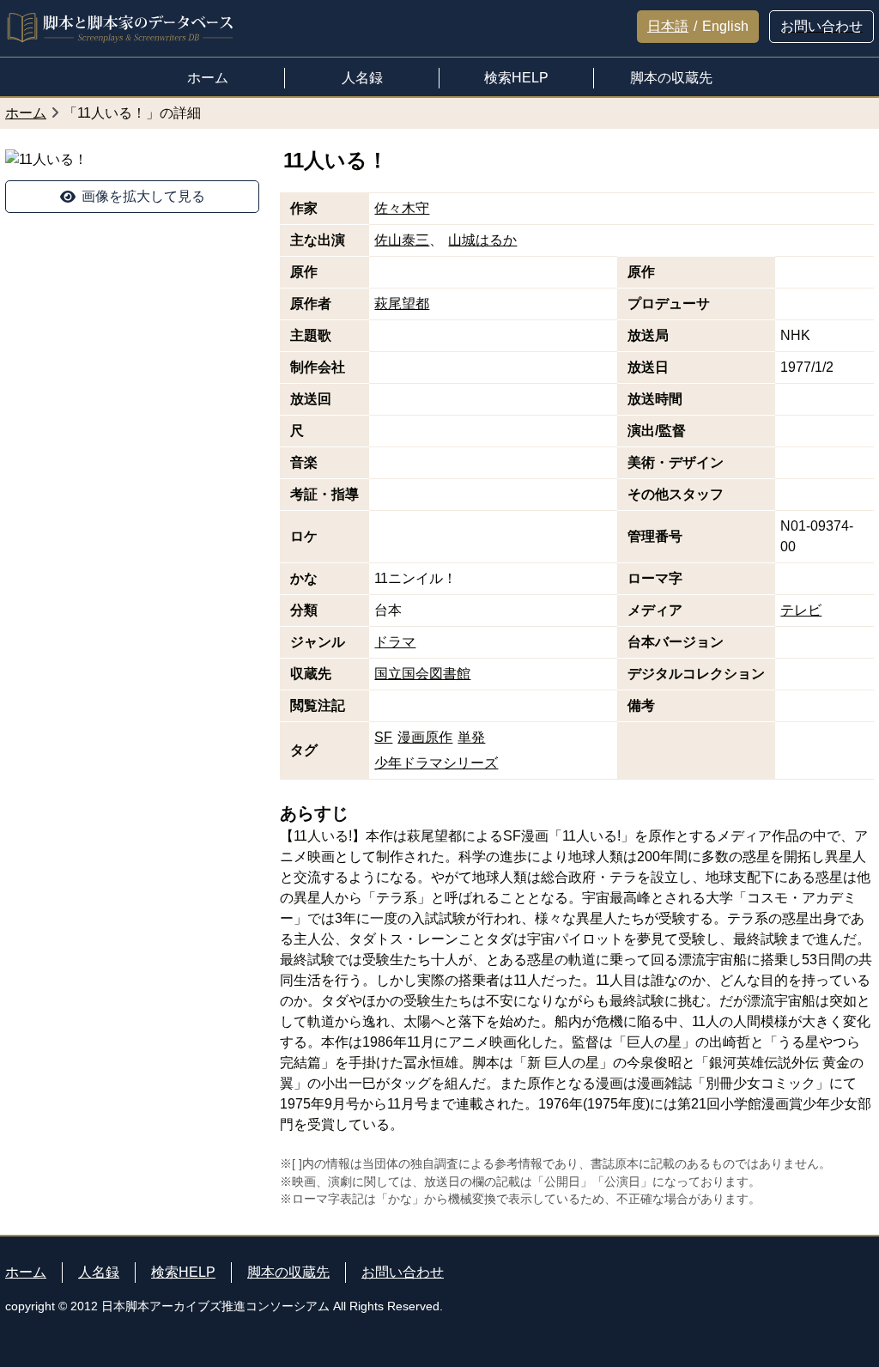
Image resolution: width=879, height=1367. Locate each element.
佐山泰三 (401, 240)
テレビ (800, 610)
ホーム (25, 1272)
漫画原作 (424, 737)
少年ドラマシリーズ (436, 763)
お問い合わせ (402, 1272)
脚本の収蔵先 (288, 1272)
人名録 (98, 1272)
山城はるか (482, 240)
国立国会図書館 (422, 673)
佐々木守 (401, 208)
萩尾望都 (401, 303)
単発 (471, 737)
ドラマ (394, 642)
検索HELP (183, 1272)
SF (383, 737)
